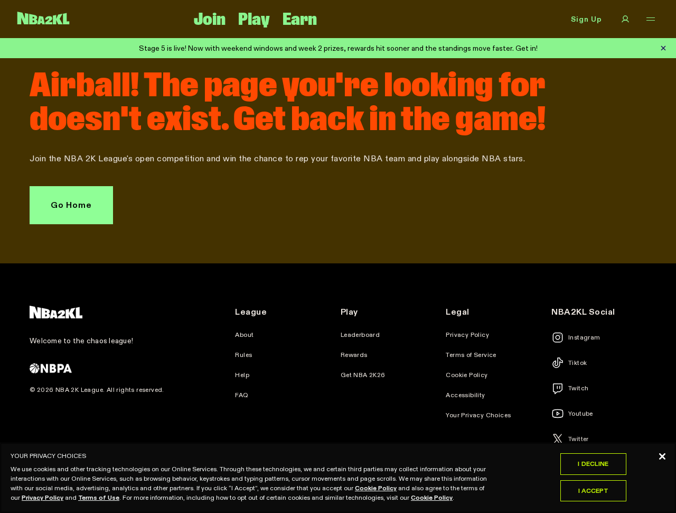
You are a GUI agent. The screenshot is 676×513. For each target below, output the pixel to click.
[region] (338, 478)
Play (254, 19)
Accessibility (465, 395)
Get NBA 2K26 (363, 375)
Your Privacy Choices (478, 415)
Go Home (71, 205)
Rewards (354, 355)
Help (242, 375)
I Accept (593, 490)
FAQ (241, 395)
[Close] (662, 456)
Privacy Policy (467, 334)
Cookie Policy (466, 375)
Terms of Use (98, 497)
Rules (243, 355)
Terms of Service (471, 355)
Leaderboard (360, 334)
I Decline (593, 464)
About (244, 334)
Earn (300, 19)
